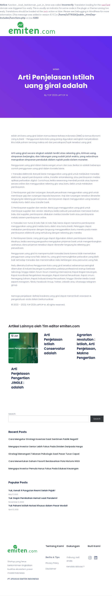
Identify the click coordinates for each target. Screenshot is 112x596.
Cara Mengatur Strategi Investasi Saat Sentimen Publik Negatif (43, 439)
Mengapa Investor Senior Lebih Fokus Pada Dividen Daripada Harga (45, 446)
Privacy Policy (52, 563)
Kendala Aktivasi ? (75, 566)
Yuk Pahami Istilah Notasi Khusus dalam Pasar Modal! (38, 505)
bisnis (45, 165)
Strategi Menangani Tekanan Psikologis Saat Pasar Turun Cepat (43, 453)
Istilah (56, 69)
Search (12, 413)
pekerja (61, 268)
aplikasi (15, 180)
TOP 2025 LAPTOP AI (57, 95)
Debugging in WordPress (87, 11)
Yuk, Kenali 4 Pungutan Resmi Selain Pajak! (31, 490)
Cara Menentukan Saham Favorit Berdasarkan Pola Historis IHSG (44, 461)
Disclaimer (51, 568)
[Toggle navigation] (102, 28)
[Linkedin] (96, 558)
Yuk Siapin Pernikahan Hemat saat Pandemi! (32, 498)
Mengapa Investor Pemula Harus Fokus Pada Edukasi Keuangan (43, 468)
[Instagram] (90, 558)
